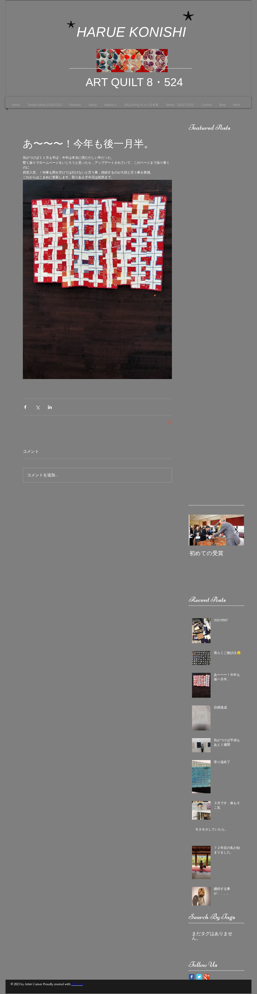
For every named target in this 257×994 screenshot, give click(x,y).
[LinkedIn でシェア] (49, 407)
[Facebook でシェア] (25, 407)
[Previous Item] (197, 530)
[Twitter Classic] (199, 977)
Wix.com (77, 984)
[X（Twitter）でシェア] (37, 407)
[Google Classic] (207, 977)
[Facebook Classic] (192, 977)
